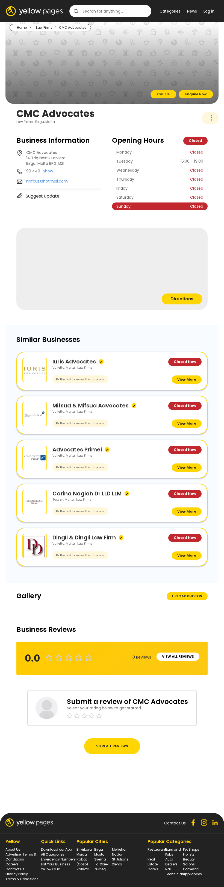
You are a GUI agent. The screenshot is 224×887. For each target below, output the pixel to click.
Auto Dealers (171, 862)
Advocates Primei (77, 449)
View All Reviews (178, 656)
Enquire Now (196, 94)
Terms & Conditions (22, 879)
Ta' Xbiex (101, 864)
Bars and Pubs (173, 852)
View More (186, 379)
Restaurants (158, 849)
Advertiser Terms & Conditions (20, 857)
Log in (209, 11)
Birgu (98, 849)
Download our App (56, 849)
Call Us (163, 94)
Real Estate (153, 862)
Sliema (100, 859)
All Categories (52, 854)
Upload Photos (187, 596)
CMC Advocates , (46, 158)
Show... (49, 171)
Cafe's (153, 869)
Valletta (82, 869)
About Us (12, 849)
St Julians (120, 859)
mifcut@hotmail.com (47, 181)
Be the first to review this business (80, 379)
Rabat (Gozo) (82, 862)
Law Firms (44, 27)
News (192, 11)
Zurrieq (100, 869)
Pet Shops (191, 849)
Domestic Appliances (192, 871)
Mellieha (119, 849)
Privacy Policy (16, 874)
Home (22, 27)
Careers (12, 864)
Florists (188, 854)
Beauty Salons (189, 862)
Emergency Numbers (58, 859)
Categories (170, 11)
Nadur (117, 854)
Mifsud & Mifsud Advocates (90, 405)
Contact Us (14, 869)
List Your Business (55, 864)
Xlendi (117, 864)
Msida (81, 854)
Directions (181, 299)
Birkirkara (84, 849)
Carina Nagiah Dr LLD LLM (87, 493)
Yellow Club (50, 869)
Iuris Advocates (74, 361)
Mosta (99, 854)
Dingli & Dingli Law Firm (84, 537)
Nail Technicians (175, 871)
